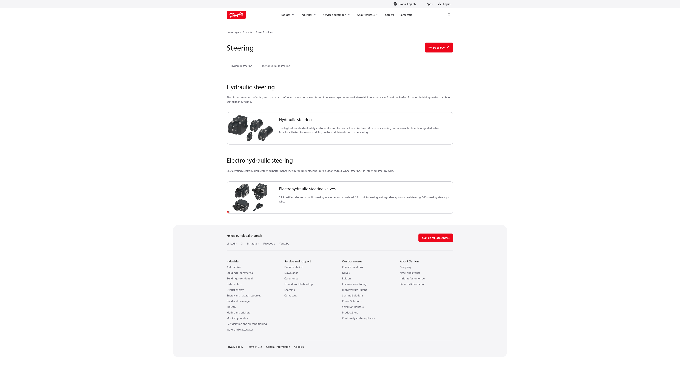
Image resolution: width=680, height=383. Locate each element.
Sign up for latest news (436, 238)
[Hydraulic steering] (251, 128)
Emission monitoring (354, 284)
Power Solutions (264, 32)
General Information (278, 346)
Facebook (269, 243)
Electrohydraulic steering (275, 66)
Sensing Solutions (352, 295)
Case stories (291, 278)
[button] (426, 4)
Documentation (293, 267)
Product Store (350, 312)
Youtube (284, 243)
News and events (410, 272)
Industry (231, 307)
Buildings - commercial (240, 272)
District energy (235, 290)
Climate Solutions (352, 267)
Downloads (291, 272)
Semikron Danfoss (353, 307)
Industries (233, 261)
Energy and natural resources (244, 295)
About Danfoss (410, 261)
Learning (289, 290)
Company (405, 267)
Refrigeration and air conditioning (247, 324)
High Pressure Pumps (354, 290)
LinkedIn (232, 243)
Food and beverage (238, 301)
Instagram (253, 243)
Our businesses (352, 261)
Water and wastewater (240, 329)
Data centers (234, 284)
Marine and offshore (238, 312)
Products (247, 32)
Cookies (299, 346)
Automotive (234, 267)
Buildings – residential (240, 278)
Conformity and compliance (358, 318)
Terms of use (254, 346)
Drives (346, 272)
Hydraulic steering (241, 66)
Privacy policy (235, 346)
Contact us (290, 295)
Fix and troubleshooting (298, 284)
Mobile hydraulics (237, 318)
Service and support (297, 261)
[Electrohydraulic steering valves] (251, 197)
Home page (233, 32)
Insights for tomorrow (412, 278)
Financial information (412, 284)
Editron (346, 278)
